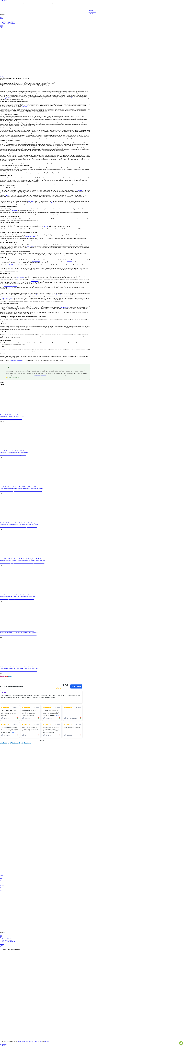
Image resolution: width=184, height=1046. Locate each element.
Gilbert (35, 1041)
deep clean (30, 201)
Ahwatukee (46, 1041)
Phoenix (19, 1041)
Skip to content (3, 0)
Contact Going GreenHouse (15, 360)
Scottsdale (67, 294)
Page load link (3, 1044)
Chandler (40, 1041)
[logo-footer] (92, 9)
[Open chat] (181, 1043)
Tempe (58, 294)
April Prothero (10, 367)
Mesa (61, 294)
